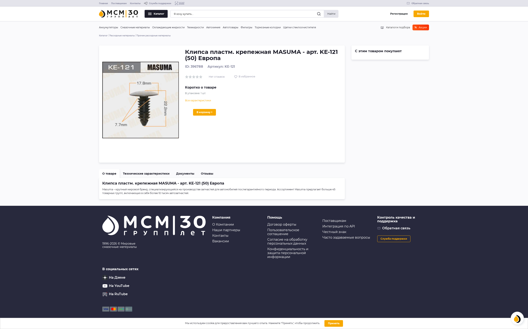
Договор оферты (281, 224)
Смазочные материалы (135, 27)
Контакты (135, 3)
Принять (333, 323)
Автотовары (230, 27)
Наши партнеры (226, 230)
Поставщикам (119, 3)
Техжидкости (195, 27)
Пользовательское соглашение (283, 232)
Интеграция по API (338, 226)
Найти (331, 13)
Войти (421, 13)
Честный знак (334, 232)
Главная (103, 3)
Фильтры (246, 27)
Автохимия (213, 27)
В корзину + (204, 112)
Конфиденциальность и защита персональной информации (287, 253)
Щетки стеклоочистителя (299, 27)
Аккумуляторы (108, 27)
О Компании (223, 224)
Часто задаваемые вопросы (346, 237)
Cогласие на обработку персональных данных (287, 241)
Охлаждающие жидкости (168, 27)
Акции (421, 27)
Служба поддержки (394, 238)
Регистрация (399, 13)
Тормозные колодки (268, 27)
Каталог (159, 13)
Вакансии (220, 241)
